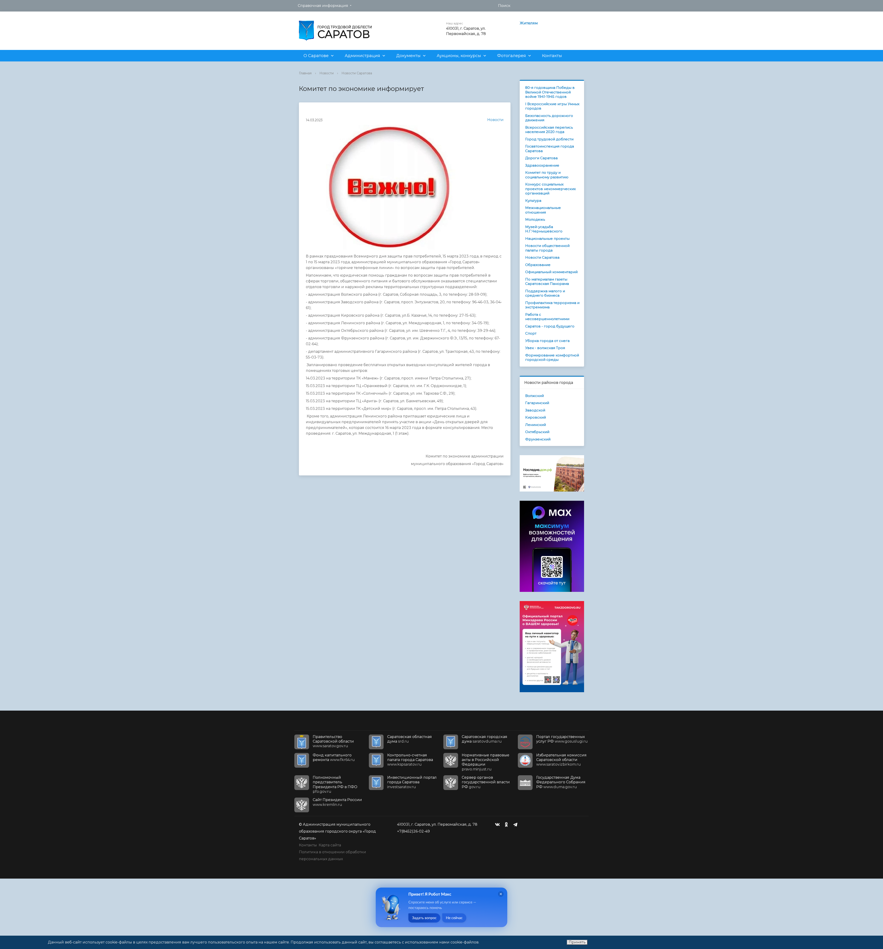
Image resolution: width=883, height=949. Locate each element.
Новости (326, 73)
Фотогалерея (511, 55)
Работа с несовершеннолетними (547, 316)
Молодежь (535, 219)
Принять (577, 942)
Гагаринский (537, 403)
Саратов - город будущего (549, 326)
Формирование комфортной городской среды (552, 357)
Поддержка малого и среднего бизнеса (545, 293)
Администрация (362, 55)
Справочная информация (323, 5)
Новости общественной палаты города (547, 247)
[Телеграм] (516, 824)
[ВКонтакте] (498, 824)
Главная (305, 73)
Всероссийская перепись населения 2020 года (549, 129)
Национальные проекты (547, 238)
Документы (408, 55)
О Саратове (316, 55)
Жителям (529, 23)
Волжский (534, 395)
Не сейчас (454, 918)
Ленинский (535, 424)
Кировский (535, 417)
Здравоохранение (542, 165)
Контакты (552, 55)
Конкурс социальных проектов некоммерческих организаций (550, 188)
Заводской (535, 410)
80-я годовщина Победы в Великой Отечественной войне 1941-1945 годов (550, 92)
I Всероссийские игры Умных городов (552, 106)
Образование (537, 265)
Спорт (530, 333)
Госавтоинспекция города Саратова (549, 148)
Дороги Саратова (541, 158)
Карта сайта (330, 845)
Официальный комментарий (551, 272)
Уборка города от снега (547, 341)
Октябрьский (537, 432)
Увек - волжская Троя (545, 348)
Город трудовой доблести (549, 139)
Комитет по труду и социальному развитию (546, 174)
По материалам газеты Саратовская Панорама (547, 281)
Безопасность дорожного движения (549, 117)
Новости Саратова (356, 73)
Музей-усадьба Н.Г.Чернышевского (543, 229)
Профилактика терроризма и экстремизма (552, 305)
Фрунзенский (537, 439)
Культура (533, 200)
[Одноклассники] (507, 824)
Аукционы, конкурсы (459, 55)
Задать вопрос (424, 918)
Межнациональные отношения (543, 209)
